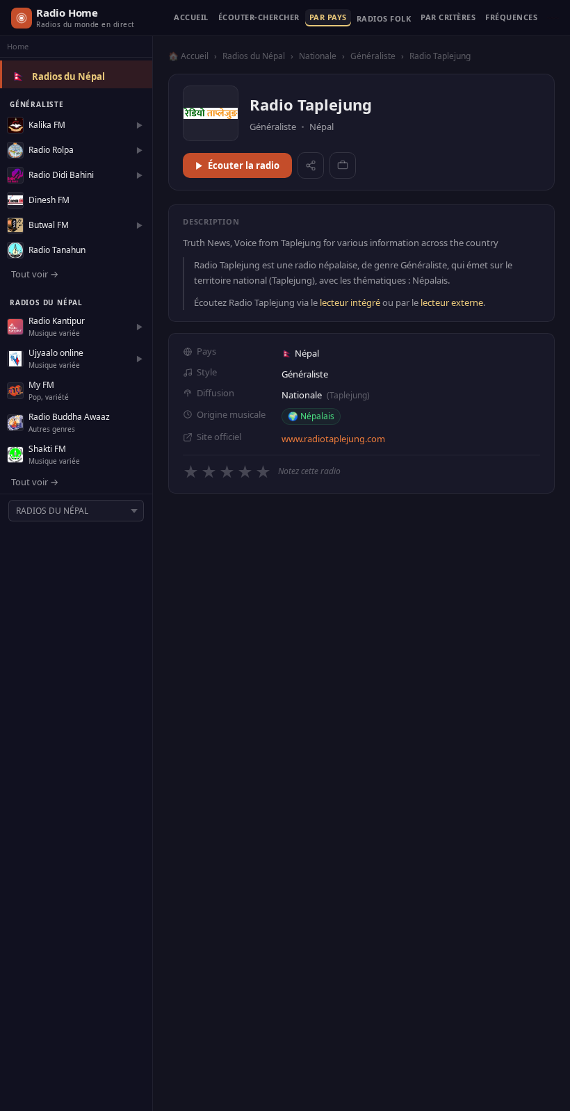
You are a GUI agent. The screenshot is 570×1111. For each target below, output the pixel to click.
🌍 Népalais (311, 416)
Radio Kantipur (56, 321)
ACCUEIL (191, 17)
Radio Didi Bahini (61, 175)
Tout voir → (34, 274)
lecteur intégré (350, 302)
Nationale (317, 56)
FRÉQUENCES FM (511, 17)
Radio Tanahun (57, 250)
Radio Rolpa (51, 150)
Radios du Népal (68, 76)
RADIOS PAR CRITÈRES (448, 17)
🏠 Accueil (188, 56)
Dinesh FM (49, 200)
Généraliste (373, 56)
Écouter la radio (243, 165)
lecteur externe (452, 302)
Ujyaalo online (55, 353)
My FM (41, 385)
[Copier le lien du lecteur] (342, 165)
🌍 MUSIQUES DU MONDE (384, 21)
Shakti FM (47, 449)
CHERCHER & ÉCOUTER (259, 17)
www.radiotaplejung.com (333, 438)
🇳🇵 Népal (300, 353)
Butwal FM (48, 225)
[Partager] (311, 165)
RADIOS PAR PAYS (328, 17)
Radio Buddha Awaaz (69, 417)
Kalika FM (46, 125)
